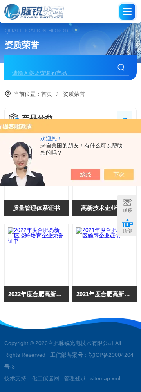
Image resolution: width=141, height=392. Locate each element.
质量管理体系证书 (36, 208)
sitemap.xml (105, 378)
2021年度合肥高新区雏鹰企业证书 (106, 294)
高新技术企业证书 (104, 208)
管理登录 (75, 378)
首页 (46, 94)
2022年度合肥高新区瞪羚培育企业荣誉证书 (38, 294)
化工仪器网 (45, 378)
